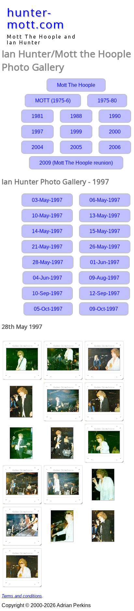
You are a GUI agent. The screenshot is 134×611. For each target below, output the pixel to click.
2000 (115, 131)
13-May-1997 (104, 215)
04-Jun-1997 (47, 278)
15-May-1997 (104, 231)
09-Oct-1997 (103, 309)
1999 (76, 131)
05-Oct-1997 (48, 309)
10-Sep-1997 (47, 293)
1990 (115, 116)
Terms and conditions (22, 596)
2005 (76, 147)
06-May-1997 (104, 200)
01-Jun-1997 (104, 262)
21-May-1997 (47, 246)
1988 (76, 116)
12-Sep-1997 (104, 293)
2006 (115, 147)
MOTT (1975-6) (53, 100)
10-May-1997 (47, 215)
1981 (37, 116)
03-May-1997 (47, 200)
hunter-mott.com (35, 18)
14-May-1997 (47, 231)
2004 (37, 147)
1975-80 (107, 100)
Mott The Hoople (76, 85)
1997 (37, 131)
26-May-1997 (104, 246)
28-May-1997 (48, 262)
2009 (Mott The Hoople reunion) (76, 163)
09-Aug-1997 (104, 278)
